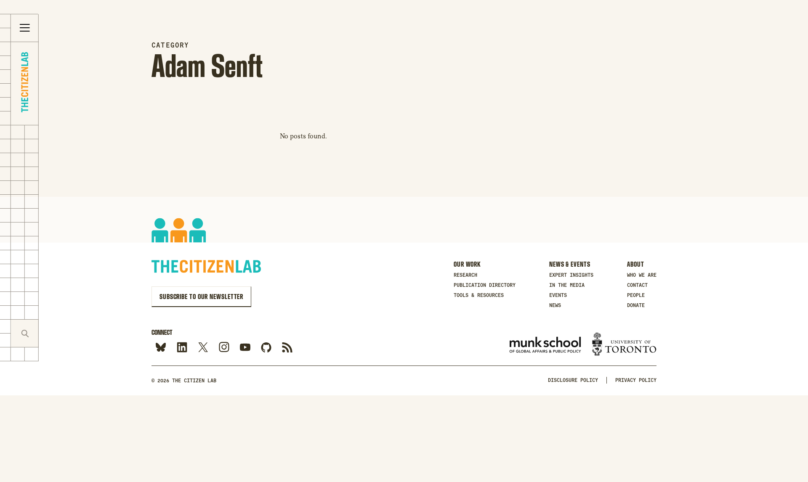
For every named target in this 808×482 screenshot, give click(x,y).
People (636, 295)
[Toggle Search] (25, 333)
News (555, 305)
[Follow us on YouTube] (245, 347)
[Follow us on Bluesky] (161, 347)
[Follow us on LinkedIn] (182, 347)
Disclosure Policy (573, 380)
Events (558, 295)
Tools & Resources (479, 295)
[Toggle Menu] (25, 28)
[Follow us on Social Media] (266, 347)
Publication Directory (485, 285)
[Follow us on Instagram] (224, 347)
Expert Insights (571, 275)
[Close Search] (52, 333)
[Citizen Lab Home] (24, 83)
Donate (636, 305)
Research (465, 275)
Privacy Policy (635, 380)
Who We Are (641, 275)
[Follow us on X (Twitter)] (203, 347)
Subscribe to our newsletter (201, 296)
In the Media (567, 285)
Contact (637, 285)
